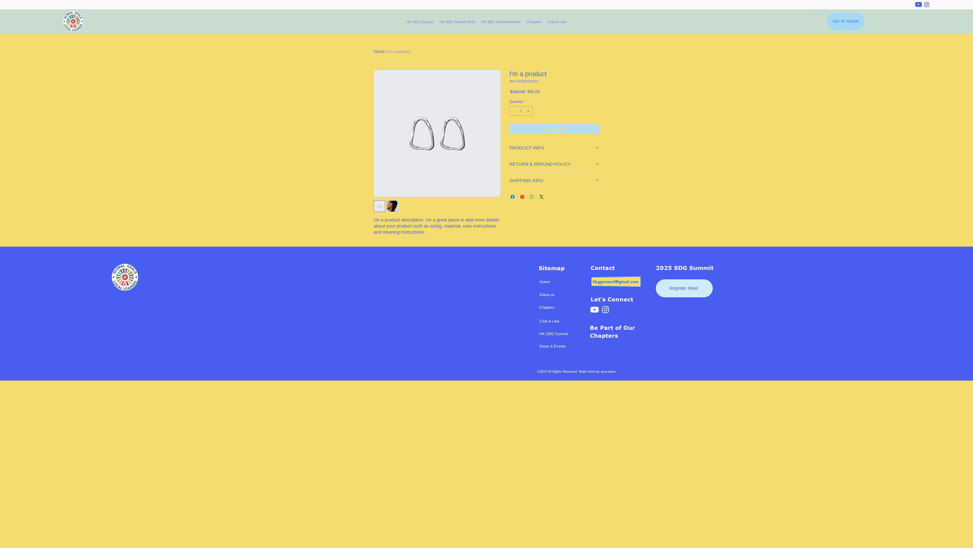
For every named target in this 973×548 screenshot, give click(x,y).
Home (379, 51)
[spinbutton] (521, 111)
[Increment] (529, 111)
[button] (534, 21)
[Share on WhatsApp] (532, 197)
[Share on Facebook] (513, 197)
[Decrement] (513, 111)
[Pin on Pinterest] (522, 197)
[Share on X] (541, 197)
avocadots (608, 371)
